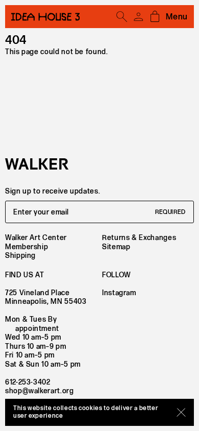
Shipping (20, 255)
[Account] (138, 17)
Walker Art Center (36, 237)
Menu (177, 17)
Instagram (119, 293)
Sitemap (116, 247)
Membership (26, 247)
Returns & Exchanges (139, 237)
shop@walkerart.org (39, 391)
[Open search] (122, 17)
